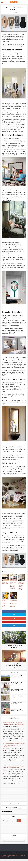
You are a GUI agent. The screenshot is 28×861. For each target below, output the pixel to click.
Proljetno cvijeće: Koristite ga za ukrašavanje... (17, 690)
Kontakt (7, 856)
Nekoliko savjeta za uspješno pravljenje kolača (4, 603)
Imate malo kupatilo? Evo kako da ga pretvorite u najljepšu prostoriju (21, 585)
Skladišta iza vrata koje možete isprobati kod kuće (17, 709)
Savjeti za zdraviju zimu (5, 582)
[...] (12, 740)
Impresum (18, 855)
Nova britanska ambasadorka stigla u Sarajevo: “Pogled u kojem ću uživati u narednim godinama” (14, 745)
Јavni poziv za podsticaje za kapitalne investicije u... (16, 676)
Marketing (3, 856)
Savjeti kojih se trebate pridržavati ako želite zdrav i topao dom (13, 603)
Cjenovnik (23, 855)
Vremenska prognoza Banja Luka (8, 855)
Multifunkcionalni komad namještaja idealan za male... (16, 684)
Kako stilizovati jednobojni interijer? (17, 696)
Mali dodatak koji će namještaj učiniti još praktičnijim (13, 585)
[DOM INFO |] (14, 1)
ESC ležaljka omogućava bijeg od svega (16, 703)
